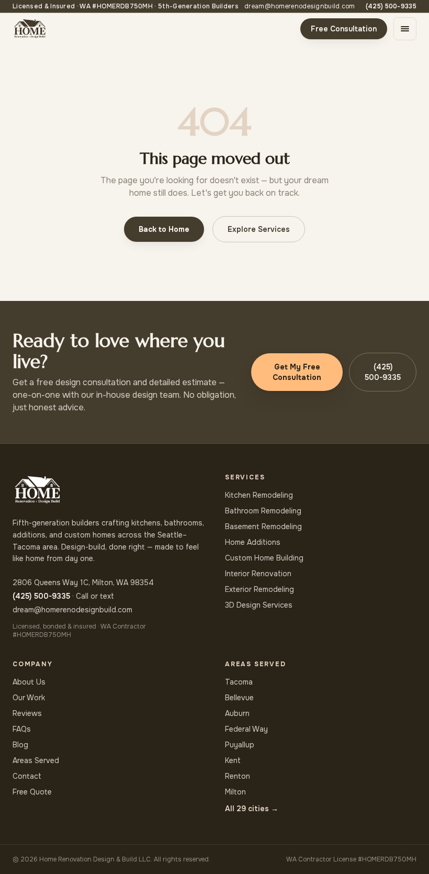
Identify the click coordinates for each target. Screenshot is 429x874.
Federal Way (246, 729)
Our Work (29, 697)
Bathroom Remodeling (263, 511)
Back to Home (164, 229)
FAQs (22, 729)
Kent (233, 760)
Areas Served (36, 760)
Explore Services (259, 229)
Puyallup (239, 744)
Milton (235, 792)
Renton (237, 776)
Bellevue (239, 697)
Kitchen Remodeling (259, 495)
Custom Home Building (264, 558)
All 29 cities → (251, 808)
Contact (27, 776)
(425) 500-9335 (391, 6)
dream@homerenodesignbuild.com (299, 6)
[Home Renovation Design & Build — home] (30, 28)
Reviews (27, 713)
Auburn (237, 713)
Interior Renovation (258, 573)
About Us (29, 682)
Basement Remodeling (263, 526)
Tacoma (239, 682)
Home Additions (252, 542)
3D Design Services (258, 605)
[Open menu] (404, 28)
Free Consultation (344, 28)
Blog (20, 744)
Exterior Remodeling (259, 589)
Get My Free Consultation (297, 372)
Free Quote (32, 792)
